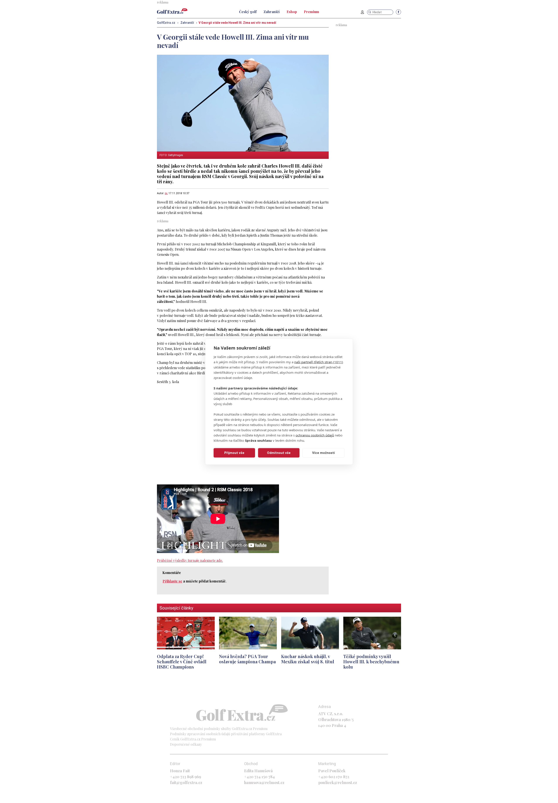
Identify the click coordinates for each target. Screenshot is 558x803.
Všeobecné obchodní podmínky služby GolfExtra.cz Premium (218, 728)
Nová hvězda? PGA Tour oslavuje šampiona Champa (247, 658)
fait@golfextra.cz (186, 782)
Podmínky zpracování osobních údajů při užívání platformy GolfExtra (226, 734)
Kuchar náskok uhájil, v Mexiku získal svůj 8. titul (307, 658)
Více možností (323, 453)
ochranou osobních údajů (315, 435)
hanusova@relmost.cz (264, 782)
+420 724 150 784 (259, 776)
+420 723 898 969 (185, 776)
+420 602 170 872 (333, 776)
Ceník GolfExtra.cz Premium (193, 739)
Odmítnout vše (279, 453)
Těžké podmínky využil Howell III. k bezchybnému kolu (371, 661)
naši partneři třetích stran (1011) (318, 362)
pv (166, 193)
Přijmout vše (234, 453)
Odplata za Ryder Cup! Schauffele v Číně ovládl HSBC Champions (181, 661)
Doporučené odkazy (186, 744)
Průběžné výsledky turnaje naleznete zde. (190, 560)
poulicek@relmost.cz (337, 782)
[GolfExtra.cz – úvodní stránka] (172, 11)
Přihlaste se (172, 581)
